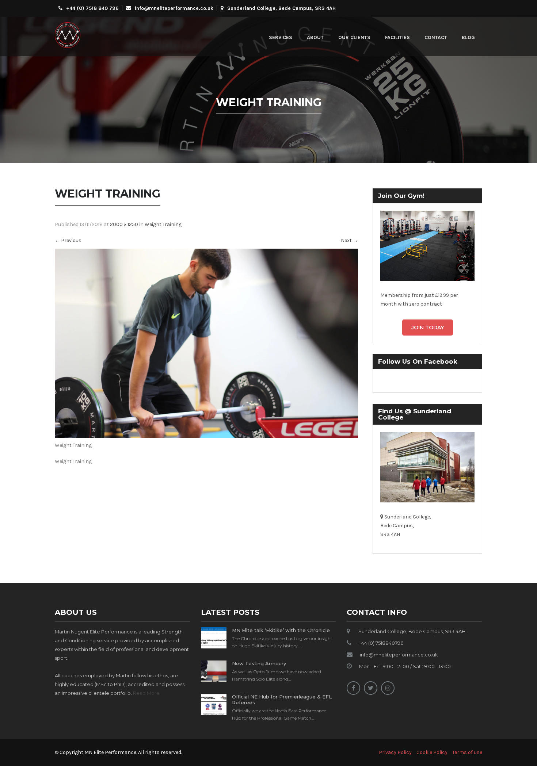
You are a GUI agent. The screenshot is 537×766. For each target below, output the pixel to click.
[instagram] (388, 688)
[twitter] (370, 688)
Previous (68, 240)
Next (349, 240)
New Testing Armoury (259, 663)
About (315, 37)
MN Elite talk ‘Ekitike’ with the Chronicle (281, 630)
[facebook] (353, 688)
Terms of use (467, 752)
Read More (146, 693)
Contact (435, 37)
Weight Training (163, 224)
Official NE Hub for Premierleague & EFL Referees (282, 699)
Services (280, 37)
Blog (468, 37)
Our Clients (354, 37)
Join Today (427, 327)
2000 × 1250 (124, 224)
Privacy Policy (395, 752)
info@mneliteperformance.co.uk (174, 8)
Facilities (397, 37)
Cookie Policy (432, 752)
